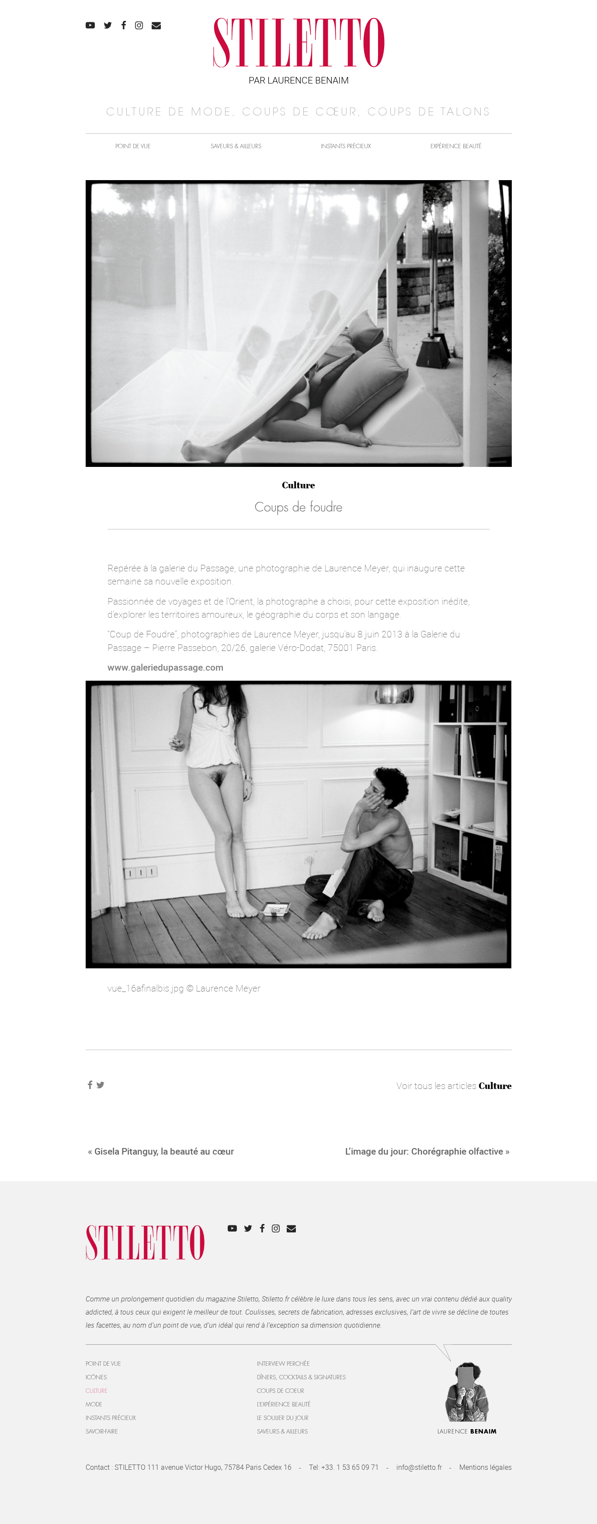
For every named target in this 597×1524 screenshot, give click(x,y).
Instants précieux (346, 146)
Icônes (96, 1377)
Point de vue (133, 146)
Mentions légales (485, 1467)
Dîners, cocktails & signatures (301, 1377)
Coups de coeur (280, 1391)
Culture (298, 485)
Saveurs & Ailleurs (236, 146)
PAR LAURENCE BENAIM (299, 80)
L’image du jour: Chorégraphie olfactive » (427, 1151)
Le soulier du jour (283, 1418)
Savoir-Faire (102, 1431)
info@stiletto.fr (419, 1467)
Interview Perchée (283, 1364)
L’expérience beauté (284, 1404)
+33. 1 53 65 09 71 (350, 1467)
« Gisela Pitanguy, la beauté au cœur (161, 1151)
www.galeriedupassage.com (165, 667)
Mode (94, 1404)
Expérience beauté (456, 146)
